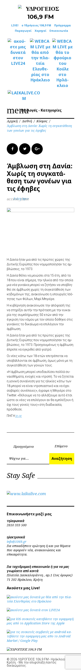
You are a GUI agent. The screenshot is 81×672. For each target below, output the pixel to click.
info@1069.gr (17, 541)
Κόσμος (41, 121)
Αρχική (12, 121)
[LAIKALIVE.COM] (18, 95)
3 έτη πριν (21, 199)
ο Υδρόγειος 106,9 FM (36, 25)
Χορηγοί (40, 31)
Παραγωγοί (23, 31)
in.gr (18, 416)
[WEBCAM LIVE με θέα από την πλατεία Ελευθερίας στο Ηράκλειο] (40, 60)
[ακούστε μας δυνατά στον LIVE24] (18, 52)
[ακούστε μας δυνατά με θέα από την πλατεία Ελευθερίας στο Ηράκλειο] (40, 601)
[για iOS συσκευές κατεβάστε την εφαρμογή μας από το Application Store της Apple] (40, 623)
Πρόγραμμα (62, 25)
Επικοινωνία (59, 31)
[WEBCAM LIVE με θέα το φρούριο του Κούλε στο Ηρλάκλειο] (62, 63)
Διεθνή (27, 121)
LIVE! (14, 25)
